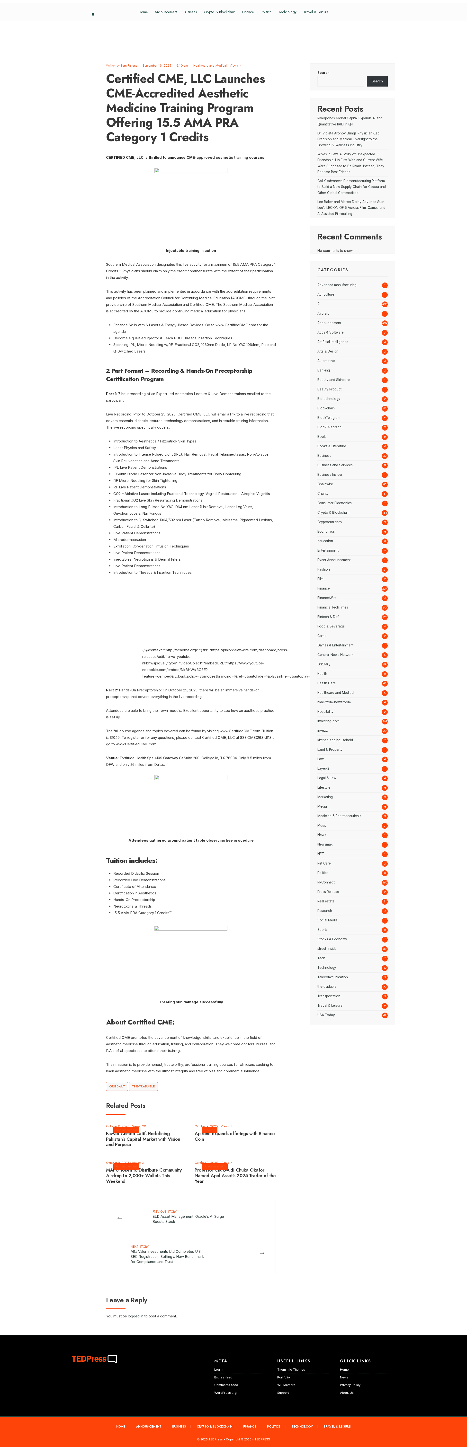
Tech (321, 958)
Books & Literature (331, 446)
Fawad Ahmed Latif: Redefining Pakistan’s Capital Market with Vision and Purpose (143, 1139)
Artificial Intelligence (332, 342)
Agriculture (325, 294)
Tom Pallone (129, 65)
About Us (347, 1392)
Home (143, 12)
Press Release (328, 892)
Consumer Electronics (334, 503)
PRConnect (326, 882)
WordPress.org (225, 1392)
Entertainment (328, 550)
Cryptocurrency (329, 522)
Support (283, 1392)
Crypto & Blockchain (219, 12)
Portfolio (283, 1377)
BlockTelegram (328, 418)
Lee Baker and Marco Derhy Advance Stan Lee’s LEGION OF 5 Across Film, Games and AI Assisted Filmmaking (351, 208)
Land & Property (329, 749)
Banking (323, 370)
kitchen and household (335, 740)
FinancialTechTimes (332, 607)
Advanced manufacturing (337, 285)
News (321, 835)
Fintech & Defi (328, 617)
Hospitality (325, 712)
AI (318, 304)
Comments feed (226, 1385)
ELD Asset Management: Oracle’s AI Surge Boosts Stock (188, 1216)
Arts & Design (327, 351)
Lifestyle (323, 787)
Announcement (166, 12)
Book (321, 437)
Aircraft (323, 313)
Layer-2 (323, 768)
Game (321, 636)
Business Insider (329, 474)
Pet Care (324, 863)
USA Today (326, 1015)
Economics (326, 531)
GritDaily (117, 1086)
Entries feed (223, 1377)
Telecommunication (332, 977)
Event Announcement (334, 560)
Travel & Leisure (315, 12)
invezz (322, 730)
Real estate (325, 901)
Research (324, 911)
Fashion (323, 569)
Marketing (325, 797)
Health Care (326, 683)
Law (320, 759)
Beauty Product (329, 389)
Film (320, 579)
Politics (266, 12)
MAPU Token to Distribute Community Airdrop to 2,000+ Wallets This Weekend (144, 1175)
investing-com (328, 721)
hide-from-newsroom (334, 702)
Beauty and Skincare (333, 380)
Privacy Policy (350, 1385)
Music (322, 825)
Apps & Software (330, 332)
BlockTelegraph (329, 427)
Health (322, 674)
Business (190, 12)
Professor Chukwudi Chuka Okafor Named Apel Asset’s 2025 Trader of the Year (235, 1175)
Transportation (328, 996)
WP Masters (286, 1385)
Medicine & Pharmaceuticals (339, 816)
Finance (248, 12)
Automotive (326, 361)
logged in (135, 1316)
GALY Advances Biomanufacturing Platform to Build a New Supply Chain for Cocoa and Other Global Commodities (351, 187)
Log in (218, 1369)
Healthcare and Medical (210, 65)
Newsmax (324, 844)
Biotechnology (328, 399)
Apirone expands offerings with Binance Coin (235, 1136)
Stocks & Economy (332, 939)
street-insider (327, 949)
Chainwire (325, 484)
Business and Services (335, 465)
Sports (322, 930)
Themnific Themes (291, 1369)
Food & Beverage (331, 626)
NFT (320, 854)
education (325, 541)
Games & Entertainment (335, 645)
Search (323, 73)
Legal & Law (326, 778)
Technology (287, 12)
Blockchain (326, 408)
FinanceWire (327, 598)
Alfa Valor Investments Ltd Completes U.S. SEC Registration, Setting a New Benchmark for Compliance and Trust (167, 1254)
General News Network (335, 655)
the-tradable (143, 1086)
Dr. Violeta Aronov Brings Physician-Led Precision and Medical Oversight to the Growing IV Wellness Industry (348, 139)
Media (322, 806)
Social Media (327, 920)
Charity (323, 493)
